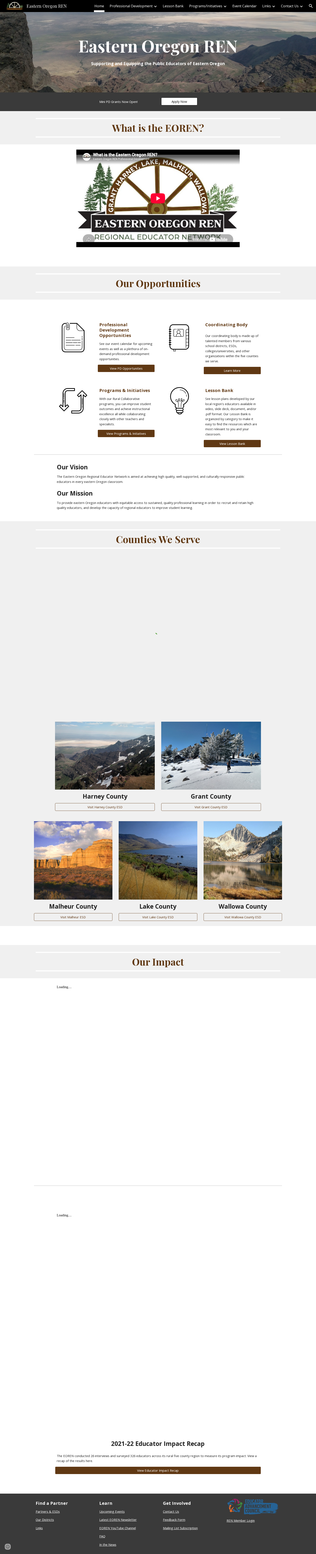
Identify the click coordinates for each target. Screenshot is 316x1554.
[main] (158, 52)
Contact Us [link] (290, 6)
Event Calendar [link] (244, 6)
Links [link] (266, 6)
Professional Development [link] (131, 6)
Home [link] (99, 6)
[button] (311, 6)
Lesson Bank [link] (173, 6)
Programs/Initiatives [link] (205, 6)
